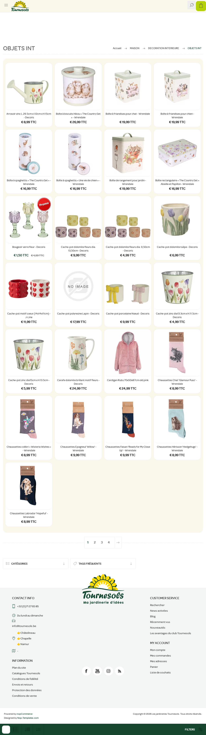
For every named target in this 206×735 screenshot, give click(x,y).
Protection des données (27, 690)
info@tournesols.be (24, 626)
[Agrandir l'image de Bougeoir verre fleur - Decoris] (28, 219)
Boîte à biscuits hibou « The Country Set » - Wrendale (78, 115)
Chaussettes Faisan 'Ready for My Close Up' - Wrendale (127, 448)
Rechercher (157, 605)
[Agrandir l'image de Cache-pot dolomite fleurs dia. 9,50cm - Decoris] (127, 219)
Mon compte (157, 650)
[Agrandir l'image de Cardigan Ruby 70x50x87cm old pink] (127, 352)
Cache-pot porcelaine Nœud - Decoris (127, 313)
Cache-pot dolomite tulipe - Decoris (177, 246)
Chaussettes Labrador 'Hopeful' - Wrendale (29, 515)
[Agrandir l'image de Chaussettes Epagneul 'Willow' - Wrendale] (78, 419)
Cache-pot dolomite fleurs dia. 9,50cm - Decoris (128, 248)
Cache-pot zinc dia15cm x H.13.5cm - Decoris (28, 382)
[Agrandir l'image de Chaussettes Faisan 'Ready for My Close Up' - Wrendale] (127, 419)
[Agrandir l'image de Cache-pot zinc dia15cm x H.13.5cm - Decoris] (28, 352)
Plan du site (19, 667)
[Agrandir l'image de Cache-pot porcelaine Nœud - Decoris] (127, 286)
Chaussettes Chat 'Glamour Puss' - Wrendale (177, 382)
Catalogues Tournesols (26, 673)
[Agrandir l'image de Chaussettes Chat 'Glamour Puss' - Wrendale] (177, 352)
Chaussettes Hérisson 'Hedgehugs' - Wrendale (177, 448)
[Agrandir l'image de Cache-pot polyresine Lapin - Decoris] (78, 286)
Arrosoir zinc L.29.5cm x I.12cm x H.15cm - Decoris (28, 115)
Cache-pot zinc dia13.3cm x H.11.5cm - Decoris (177, 315)
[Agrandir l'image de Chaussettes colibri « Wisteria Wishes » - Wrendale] (28, 419)
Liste (15, 730)
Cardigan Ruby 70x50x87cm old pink (127, 380)
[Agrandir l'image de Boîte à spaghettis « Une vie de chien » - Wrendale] (78, 152)
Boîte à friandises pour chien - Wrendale (177, 115)
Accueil (117, 48)
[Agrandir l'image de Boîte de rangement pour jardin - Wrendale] (127, 152)
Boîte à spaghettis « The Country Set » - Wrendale (29, 182)
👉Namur (23, 644)
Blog (153, 616)
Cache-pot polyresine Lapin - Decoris (78, 313)
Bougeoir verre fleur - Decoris (28, 246)
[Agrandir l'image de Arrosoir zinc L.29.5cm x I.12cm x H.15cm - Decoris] (28, 86)
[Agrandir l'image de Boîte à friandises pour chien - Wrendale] (177, 86)
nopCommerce (24, 713)
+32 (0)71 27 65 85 (28, 606)
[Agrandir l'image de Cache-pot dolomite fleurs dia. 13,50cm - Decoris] (78, 219)
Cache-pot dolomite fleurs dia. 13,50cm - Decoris (78, 248)
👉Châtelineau (26, 632)
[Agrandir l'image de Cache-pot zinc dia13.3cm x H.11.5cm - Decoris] (177, 286)
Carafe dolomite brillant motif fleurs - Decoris (78, 382)
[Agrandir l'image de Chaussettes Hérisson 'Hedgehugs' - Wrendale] (177, 419)
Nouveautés (157, 627)
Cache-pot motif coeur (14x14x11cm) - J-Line (28, 315)
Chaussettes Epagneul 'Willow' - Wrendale (78, 448)
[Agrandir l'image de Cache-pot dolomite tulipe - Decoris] (177, 219)
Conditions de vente (24, 695)
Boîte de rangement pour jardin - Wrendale (127, 182)
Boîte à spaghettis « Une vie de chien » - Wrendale (78, 182)
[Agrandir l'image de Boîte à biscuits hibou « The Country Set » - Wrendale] (78, 86)
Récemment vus (160, 622)
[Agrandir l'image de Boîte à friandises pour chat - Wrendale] (127, 86)
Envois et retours (22, 684)
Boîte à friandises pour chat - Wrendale (128, 113)
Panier (154, 666)
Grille (6, 730)
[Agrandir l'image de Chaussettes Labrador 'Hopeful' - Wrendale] (28, 485)
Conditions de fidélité (25, 678)
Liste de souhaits (160, 672)
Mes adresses (158, 661)
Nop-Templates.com (28, 717)
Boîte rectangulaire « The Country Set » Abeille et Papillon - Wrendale (177, 182)
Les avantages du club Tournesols (170, 633)
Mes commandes (160, 655)
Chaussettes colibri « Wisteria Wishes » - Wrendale (29, 448)
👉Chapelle (24, 638)
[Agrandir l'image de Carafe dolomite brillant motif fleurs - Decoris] (78, 352)
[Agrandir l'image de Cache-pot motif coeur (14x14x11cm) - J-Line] (28, 286)
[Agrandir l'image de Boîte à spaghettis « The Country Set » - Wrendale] (28, 152)
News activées (159, 610)
